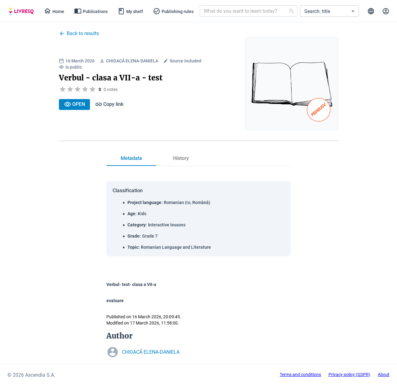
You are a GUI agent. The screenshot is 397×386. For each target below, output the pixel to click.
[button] (329, 11)
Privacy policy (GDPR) (349, 374)
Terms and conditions (300, 374)
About (384, 374)
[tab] (21, 11)
